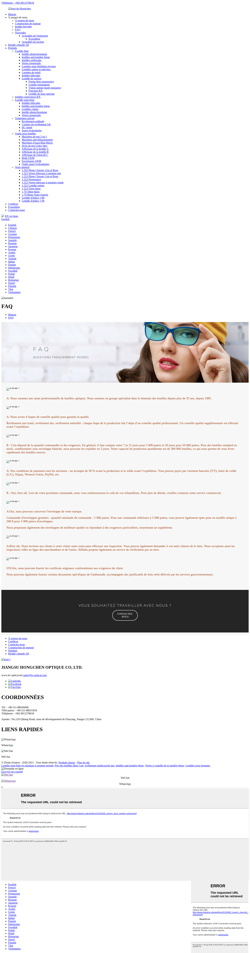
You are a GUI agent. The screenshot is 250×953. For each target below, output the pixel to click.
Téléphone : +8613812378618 (17, 2)
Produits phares (67, 762)
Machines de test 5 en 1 (34, 136)
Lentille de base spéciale (42, 93)
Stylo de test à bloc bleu (34, 145)
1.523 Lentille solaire (33, 185)
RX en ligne (11, 216)
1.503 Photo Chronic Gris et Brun (40, 170)
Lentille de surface (31, 78)
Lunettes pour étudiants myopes (39, 66)
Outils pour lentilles (25, 133)
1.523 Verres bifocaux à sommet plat (41, 173)
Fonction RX (36, 90)
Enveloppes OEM (31, 161)
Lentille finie (22, 51)
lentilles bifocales (31, 75)
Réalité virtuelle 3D (18, 44)
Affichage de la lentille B (35, 151)
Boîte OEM (28, 158)
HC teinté (27, 127)
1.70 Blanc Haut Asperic (35, 194)
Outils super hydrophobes (35, 164)
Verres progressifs (31, 63)
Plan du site (83, 762)
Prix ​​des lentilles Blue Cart (69, 765)
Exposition (34, 38)
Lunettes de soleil (31, 72)
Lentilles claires (30, 109)
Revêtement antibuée (33, 121)
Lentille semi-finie (24, 100)
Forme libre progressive (41, 81)
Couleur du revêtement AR (36, 124)
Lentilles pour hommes (197, 765)
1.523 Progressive (31, 179)
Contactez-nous (16, 210)
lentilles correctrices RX (28, 96)
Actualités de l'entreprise (35, 35)
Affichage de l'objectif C (35, 155)
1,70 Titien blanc (31, 191)
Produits (12, 48)
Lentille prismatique (39, 84)
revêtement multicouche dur (99, 765)
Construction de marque (28, 23)
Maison (12, 14)
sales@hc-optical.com (35, 675)
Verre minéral (22, 167)
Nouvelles (20, 32)
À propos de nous (24, 20)
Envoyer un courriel (12, 771)
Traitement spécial (24, 118)
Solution (12, 650)
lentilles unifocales (31, 60)
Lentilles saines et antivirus (36, 69)
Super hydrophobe (32, 130)
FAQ (17, 29)
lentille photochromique (34, 54)
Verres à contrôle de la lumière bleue (164, 765)
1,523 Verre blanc (31, 188)
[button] (125, 615)
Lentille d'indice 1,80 (33, 197)
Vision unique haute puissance (45, 87)
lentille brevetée (23, 26)
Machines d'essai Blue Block (37, 142)
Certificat (13, 203)
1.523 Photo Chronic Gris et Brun (40, 176)
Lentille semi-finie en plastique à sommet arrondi (27, 765)
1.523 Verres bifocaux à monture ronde (43, 182)
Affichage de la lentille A (35, 148)
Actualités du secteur (33, 41)
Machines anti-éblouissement (37, 139)
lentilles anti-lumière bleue (36, 57)
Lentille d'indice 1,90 (33, 200)
